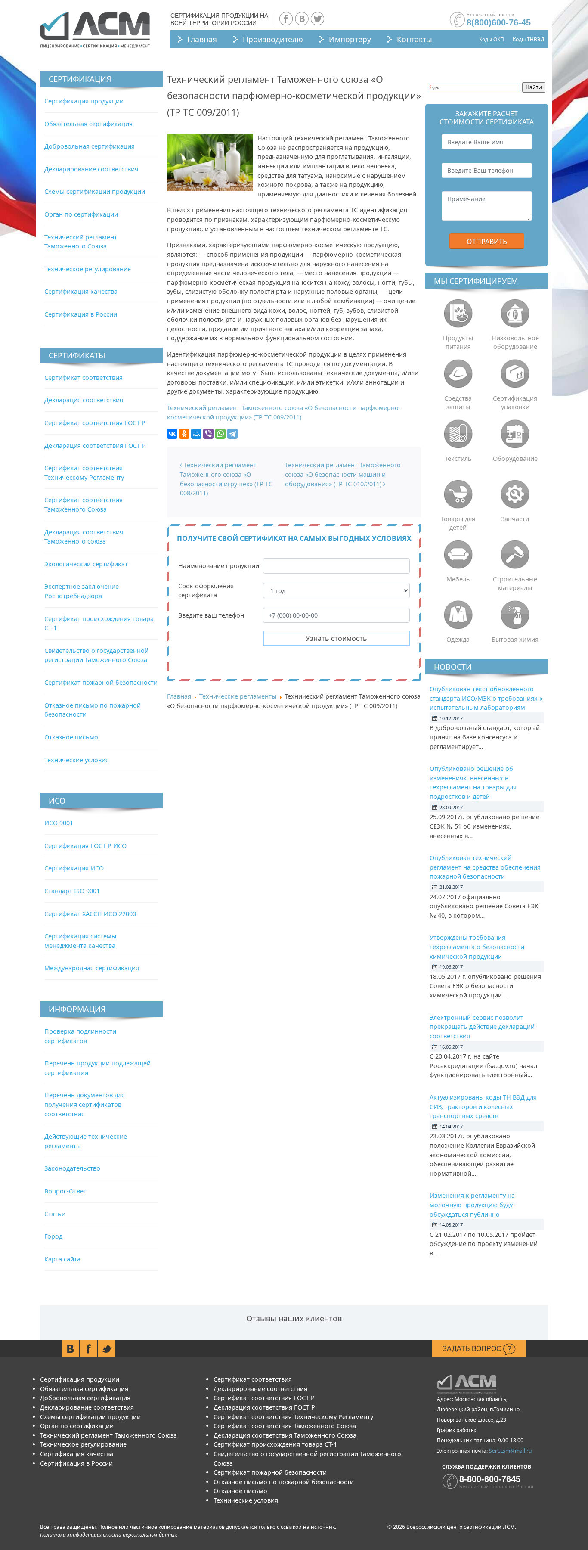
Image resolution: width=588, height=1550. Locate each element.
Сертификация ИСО (74, 868)
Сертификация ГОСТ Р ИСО (85, 846)
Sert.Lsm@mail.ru (510, 1450)
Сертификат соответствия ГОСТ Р (94, 423)
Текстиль (458, 458)
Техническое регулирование (87, 269)
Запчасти (515, 519)
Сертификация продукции (84, 101)
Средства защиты (458, 402)
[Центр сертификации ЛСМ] (95, 30)
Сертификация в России (80, 314)
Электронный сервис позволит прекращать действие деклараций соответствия (482, 1026)
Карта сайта (62, 1259)
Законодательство (72, 1168)
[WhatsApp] (220, 434)
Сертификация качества (81, 291)
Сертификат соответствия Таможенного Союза (285, 1426)
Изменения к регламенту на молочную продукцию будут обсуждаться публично (473, 1204)
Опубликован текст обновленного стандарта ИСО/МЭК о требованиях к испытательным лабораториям (486, 698)
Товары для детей (458, 523)
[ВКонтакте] (172, 434)
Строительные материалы (515, 583)
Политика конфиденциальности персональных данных (108, 1534)
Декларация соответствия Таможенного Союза (285, 1435)
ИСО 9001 (58, 823)
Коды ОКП (491, 39)
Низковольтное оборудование (515, 342)
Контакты (414, 39)
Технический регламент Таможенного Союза (108, 1435)
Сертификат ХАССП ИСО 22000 (90, 914)
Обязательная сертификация (88, 124)
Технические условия (76, 760)
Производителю (273, 39)
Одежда (458, 639)
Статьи (54, 1214)
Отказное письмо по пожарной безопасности (284, 1482)
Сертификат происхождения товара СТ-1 (275, 1444)
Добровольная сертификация (89, 146)
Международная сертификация (91, 968)
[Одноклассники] (184, 434)
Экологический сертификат (86, 564)
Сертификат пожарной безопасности (101, 682)
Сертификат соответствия (83, 377)
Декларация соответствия (83, 400)
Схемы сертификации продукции (94, 191)
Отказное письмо (71, 737)
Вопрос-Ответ (65, 1191)
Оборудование (515, 458)
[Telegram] (232, 434)
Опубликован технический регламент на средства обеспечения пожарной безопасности (485, 867)
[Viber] (208, 434)
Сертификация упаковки (515, 402)
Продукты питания (458, 342)
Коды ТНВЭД (528, 39)
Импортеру (350, 39)
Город (53, 1236)
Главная (202, 39)
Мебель (458, 579)
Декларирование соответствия (91, 169)
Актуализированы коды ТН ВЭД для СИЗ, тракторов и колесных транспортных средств (483, 1106)
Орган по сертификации (81, 214)
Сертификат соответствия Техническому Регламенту (293, 1417)
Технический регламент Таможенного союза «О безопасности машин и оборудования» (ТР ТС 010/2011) (343, 474)
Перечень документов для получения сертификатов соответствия (84, 1104)
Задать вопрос (473, 1348)
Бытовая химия (515, 639)
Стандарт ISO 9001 (72, 891)
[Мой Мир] (196, 434)
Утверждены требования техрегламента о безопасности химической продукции (477, 946)
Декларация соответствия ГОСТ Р (95, 445)
